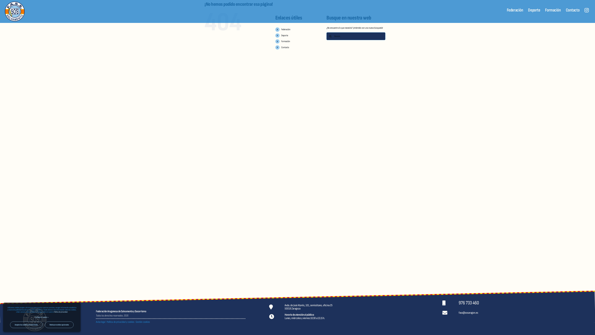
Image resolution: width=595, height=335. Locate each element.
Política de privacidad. (61, 312)
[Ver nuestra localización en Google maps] (352, 307)
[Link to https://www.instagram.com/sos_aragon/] (586, 10)
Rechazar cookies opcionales (59, 325)
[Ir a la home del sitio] (54, 11)
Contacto (285, 47)
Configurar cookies (41, 317)
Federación (285, 29)
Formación (285, 41)
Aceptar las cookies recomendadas (26, 325)
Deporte (284, 35)
